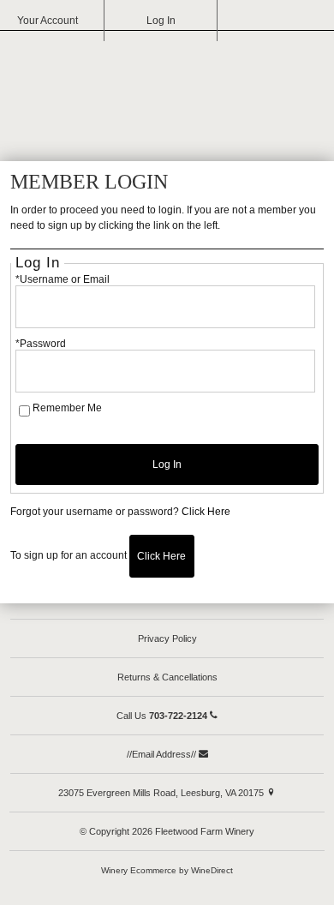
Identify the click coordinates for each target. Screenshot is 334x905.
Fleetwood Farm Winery (167, 91)
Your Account (47, 21)
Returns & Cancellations (167, 677)
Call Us (161, 715)
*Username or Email (62, 279)
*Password (40, 344)
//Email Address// (163, 754)
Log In (161, 21)
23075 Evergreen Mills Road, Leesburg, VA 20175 (162, 793)
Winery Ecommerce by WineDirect (167, 870)
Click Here (206, 512)
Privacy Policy (167, 638)
